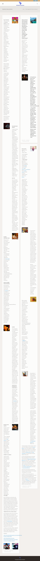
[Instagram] (35, 0)
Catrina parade (9, 521)
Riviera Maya (11, 550)
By (7, 551)
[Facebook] (34, 0)
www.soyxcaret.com (34, 106)
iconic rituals (7, 258)
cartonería (27, 169)
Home (23, 9)
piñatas (25, 165)
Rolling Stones (28, 452)
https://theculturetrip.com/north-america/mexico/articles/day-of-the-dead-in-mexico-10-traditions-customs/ (11, 539)
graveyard (6, 290)
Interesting (27, 140)
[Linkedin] (37, 0)
